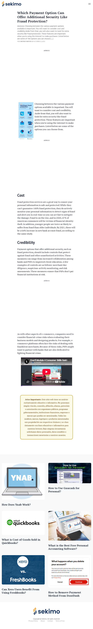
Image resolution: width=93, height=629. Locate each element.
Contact (50, 621)
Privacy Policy (33, 621)
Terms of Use (60, 621)
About (43, 621)
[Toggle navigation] (89, 4)
